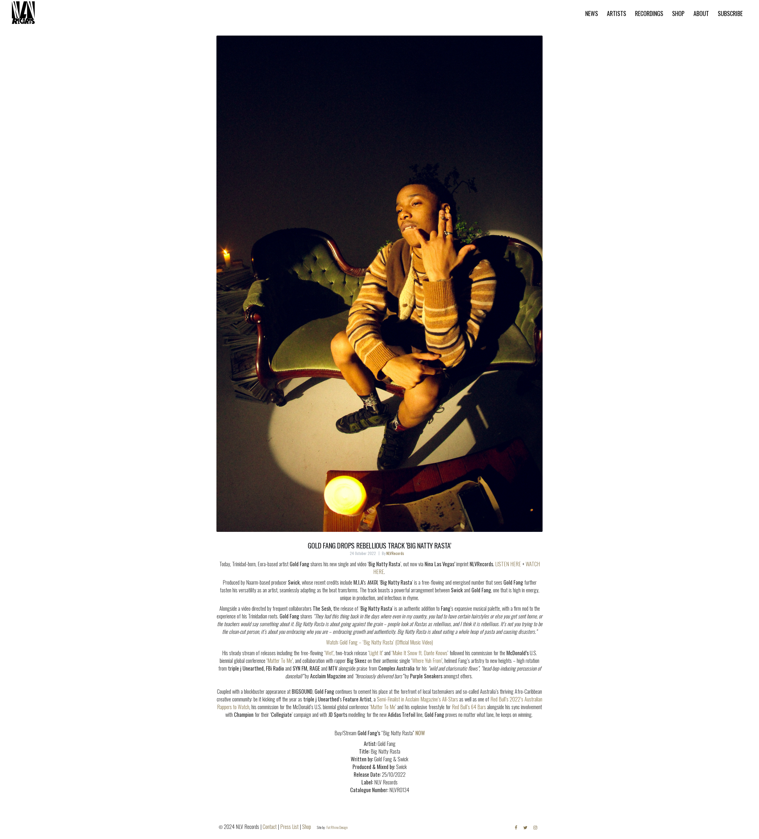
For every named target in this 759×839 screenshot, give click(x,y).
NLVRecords (395, 553)
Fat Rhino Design (337, 827)
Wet (329, 653)
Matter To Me (279, 660)
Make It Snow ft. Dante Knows (420, 653)
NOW (420, 733)
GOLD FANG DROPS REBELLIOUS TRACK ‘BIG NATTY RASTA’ (379, 545)
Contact (270, 826)
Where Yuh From (426, 660)
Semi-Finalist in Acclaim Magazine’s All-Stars (417, 699)
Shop (306, 826)
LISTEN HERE (508, 564)
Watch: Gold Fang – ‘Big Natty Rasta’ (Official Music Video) (379, 642)
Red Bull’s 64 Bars (469, 707)
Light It (375, 653)
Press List (289, 826)
